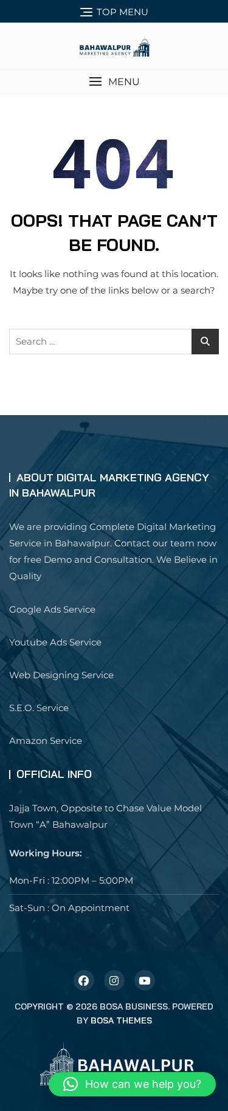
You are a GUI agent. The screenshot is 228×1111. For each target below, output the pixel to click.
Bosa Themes (121, 1020)
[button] (114, 82)
